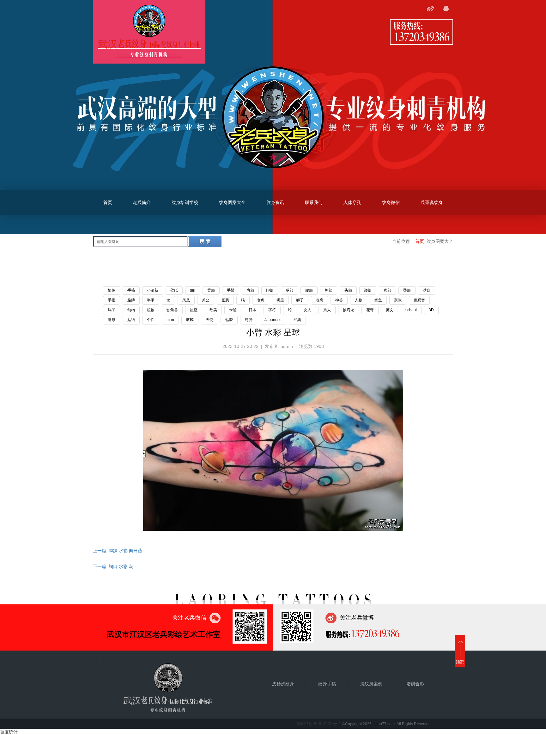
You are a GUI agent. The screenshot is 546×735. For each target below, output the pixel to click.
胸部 (328, 290)
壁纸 (174, 290)
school (411, 310)
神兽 (339, 300)
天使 (209, 320)
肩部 (250, 290)
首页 (107, 202)
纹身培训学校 (185, 202)
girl (192, 290)
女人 (307, 310)
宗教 (398, 300)
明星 (280, 300)
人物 (358, 300)
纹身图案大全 (232, 202)
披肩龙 (348, 310)
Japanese (273, 320)
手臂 (230, 290)
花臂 (370, 310)
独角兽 (172, 310)
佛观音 (419, 300)
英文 (389, 310)
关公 (205, 300)
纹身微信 (391, 202)
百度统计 (9, 731)
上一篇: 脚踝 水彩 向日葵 (117, 550)
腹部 (387, 290)
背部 (211, 290)
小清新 (152, 290)
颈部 (368, 290)
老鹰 (319, 300)
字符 (272, 310)
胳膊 (131, 300)
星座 (193, 310)
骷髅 (229, 320)
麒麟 (190, 320)
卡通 (233, 310)
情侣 (111, 290)
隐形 (111, 320)
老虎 (260, 300)
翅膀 (248, 320)
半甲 (151, 300)
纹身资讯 (275, 202)
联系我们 (314, 202)
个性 (151, 320)
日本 (252, 310)
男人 (327, 310)
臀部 (407, 290)
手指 (111, 300)
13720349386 (421, 36)
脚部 (270, 290)
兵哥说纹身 (432, 202)
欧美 (213, 310)
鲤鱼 (378, 300)
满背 (426, 290)
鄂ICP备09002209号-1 (318, 723)
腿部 (289, 290)
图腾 (225, 300)
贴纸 (131, 320)
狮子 (300, 300)
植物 (151, 310)
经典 (297, 320)
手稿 (131, 290)
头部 (348, 290)
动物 (131, 310)
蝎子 (111, 310)
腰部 (309, 290)
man (170, 320)
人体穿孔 (352, 202)
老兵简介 (142, 202)
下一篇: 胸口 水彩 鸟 (113, 566)
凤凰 (186, 300)
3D (431, 310)
